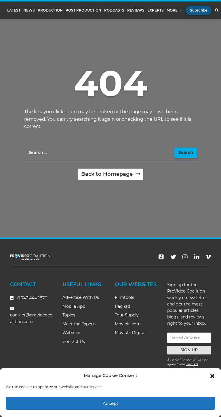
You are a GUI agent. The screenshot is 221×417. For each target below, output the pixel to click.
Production (50, 10)
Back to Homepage (107, 174)
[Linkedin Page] (196, 257)
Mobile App (73, 306)
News (29, 10)
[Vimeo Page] (208, 257)
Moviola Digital (130, 332)
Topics (68, 315)
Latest (13, 10)
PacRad (122, 306)
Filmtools (124, 297)
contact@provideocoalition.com (31, 318)
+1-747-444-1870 (31, 298)
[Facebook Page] (161, 257)
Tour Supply (127, 315)
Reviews (135, 10)
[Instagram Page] (185, 257)
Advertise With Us (80, 297)
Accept (110, 403)
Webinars (71, 332)
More (172, 10)
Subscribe (198, 10)
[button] (212, 375)
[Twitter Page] (173, 257)
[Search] (216, 10)
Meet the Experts (79, 324)
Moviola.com (128, 324)
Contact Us (73, 341)
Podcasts (114, 10)
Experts (155, 10)
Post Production (83, 10)
